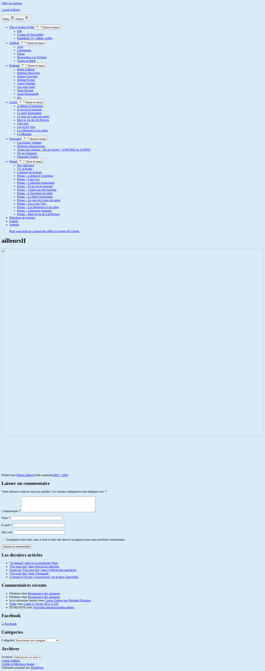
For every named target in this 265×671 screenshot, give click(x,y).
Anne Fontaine (26, 83)
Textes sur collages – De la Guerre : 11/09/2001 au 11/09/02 (53, 149)
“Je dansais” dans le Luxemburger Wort (33, 563)
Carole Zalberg (11, 9)
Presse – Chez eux (28, 179)
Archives (7, 657)
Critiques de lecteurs (29, 172)
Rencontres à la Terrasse (32, 57)
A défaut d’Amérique (30, 106)
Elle (19, 31)
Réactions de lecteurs (22, 217)
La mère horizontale (29, 113)
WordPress (37, 667)
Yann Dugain (25, 90)
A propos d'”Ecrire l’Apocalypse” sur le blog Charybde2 (44, 577)
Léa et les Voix (26, 127)
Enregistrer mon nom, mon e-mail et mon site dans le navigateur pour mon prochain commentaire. (66, 539)
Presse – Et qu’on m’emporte (35, 186)
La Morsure (24, 134)
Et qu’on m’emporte (29, 109)
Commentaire (11, 511)
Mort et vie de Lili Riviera (33, 120)
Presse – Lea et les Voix (31, 203)
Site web (7, 532)
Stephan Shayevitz (28, 73)
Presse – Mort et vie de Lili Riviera (38, 214)
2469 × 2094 (60, 475)
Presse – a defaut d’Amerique (35, 175)
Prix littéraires (25, 165)
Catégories (8, 640)
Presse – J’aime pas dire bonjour (36, 189)
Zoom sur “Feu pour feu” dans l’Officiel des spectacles (42, 570)
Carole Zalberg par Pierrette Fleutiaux (68, 600)
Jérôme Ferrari (26, 80)
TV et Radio (24, 168)
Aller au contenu (12, 3)
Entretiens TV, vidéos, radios (34, 38)
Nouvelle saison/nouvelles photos (53, 607)
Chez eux (23, 123)
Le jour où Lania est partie (33, 116)
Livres (13, 102)
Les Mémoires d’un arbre (32, 130)
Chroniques (24, 50)
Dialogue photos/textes (31, 146)
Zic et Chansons (27, 153)
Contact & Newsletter (30, 34)
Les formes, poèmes (29, 142)
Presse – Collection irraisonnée (36, 182)
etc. (19, 97)
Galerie (13, 221)
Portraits (14, 65)
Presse (21, 53)
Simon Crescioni (27, 76)
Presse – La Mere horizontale (35, 196)
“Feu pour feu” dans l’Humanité (29, 573)
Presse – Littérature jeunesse (34, 210)
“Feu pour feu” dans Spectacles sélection (34, 566)
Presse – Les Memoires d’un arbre (38, 207)
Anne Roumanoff (28, 93)
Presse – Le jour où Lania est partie (38, 200)
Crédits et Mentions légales (18, 664)
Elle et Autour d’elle (21, 27)
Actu (20, 46)
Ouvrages (15, 138)
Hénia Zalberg (26, 69)
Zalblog (14, 43)
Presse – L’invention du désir (35, 193)
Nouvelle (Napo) (27, 156)
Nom (6, 518)
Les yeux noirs (26, 87)
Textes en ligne (26, 60)
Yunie (12, 604)
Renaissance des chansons (44, 593)
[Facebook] (9, 623)
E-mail (7, 525)
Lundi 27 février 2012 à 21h (41, 604)
